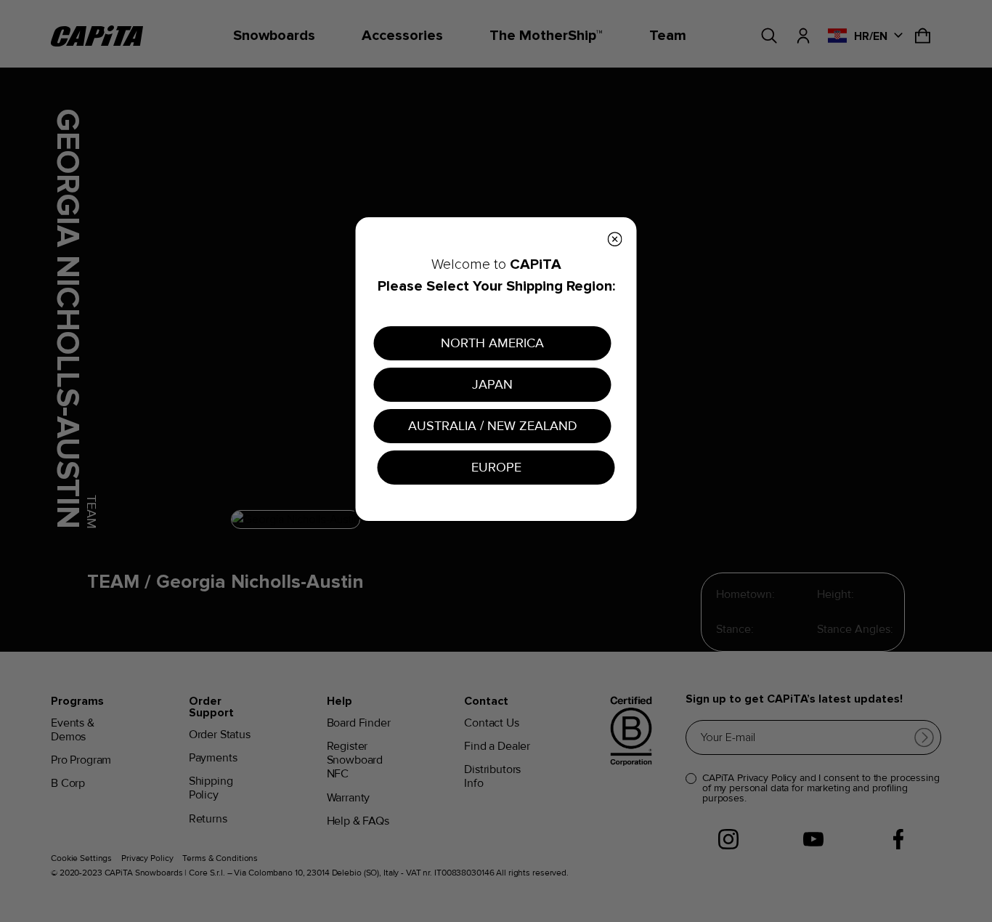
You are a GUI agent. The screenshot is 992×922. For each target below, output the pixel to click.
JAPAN (492, 384)
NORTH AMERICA (492, 343)
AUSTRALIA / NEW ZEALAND (492, 426)
